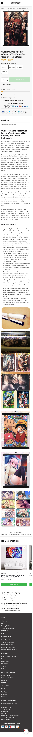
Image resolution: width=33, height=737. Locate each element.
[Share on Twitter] (9, 111)
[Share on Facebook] (6, 111)
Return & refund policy (8, 647)
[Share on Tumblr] (21, 111)
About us (4, 621)
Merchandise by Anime (8, 656)
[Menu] (4, 3)
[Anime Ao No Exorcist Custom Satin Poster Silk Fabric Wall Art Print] (14, 557)
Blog (2, 668)
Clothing (4, 680)
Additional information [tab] (8, 124)
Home (2, 8)
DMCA (3, 623)
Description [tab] (5, 120)
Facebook (4, 692)
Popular (3, 659)
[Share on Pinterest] (12, 111)
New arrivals (5, 661)
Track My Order (6, 640)
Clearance (4, 664)
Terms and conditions (8, 628)
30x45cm (12, 67)
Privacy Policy (5, 626)
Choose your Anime (10, 8)
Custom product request (9, 649)
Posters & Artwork (26, 534)
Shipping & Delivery (7, 642)
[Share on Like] (2, 111)
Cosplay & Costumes (7, 678)
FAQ (2, 633)
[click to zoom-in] (15, 28)
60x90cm (4, 71)
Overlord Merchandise (22, 8)
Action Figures (5, 675)
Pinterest (4, 694)
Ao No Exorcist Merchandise (9, 572)
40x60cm (19, 67)
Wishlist (3, 666)
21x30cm (4, 67)
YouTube (4, 697)
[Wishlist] (24, 547)
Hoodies (4, 683)
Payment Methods (7, 645)
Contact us (4, 631)
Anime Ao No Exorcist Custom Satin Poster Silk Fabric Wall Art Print (12, 576)
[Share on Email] (15, 111)
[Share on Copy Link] (25, 111)
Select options (14, 584)
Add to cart (20, 80)
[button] (7, 79)
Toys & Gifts (5, 685)
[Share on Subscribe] (18, 111)
